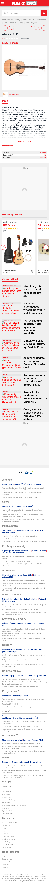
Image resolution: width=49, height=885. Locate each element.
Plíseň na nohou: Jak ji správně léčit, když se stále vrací (20, 726)
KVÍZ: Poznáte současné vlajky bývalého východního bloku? (22, 679)
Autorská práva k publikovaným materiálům (23, 876)
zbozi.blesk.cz (7, 20)
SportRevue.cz (9, 286)
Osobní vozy (6, 791)
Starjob (4, 856)
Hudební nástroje (39, 20)
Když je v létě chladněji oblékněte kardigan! (16, 561)
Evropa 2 (5, 867)
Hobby (17, 20)
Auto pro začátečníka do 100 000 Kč (14, 805)
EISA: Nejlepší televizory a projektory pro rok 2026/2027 (20, 609)
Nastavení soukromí (29, 880)
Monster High (6, 825)
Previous (3, 247)
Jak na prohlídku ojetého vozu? (12, 800)
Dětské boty (6, 842)
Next (46, 247)
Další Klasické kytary (11, 222)
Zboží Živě (5, 789)
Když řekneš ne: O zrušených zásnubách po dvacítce (20, 707)
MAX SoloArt (9, 225)
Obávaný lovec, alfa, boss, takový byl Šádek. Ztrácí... (34, 344)
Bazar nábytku (7, 847)
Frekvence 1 (6, 864)
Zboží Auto (5, 808)
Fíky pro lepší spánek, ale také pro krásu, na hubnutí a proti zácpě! (24, 541)
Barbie (4, 828)
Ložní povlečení (7, 844)
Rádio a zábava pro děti (10, 862)
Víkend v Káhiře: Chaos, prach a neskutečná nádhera (20, 687)
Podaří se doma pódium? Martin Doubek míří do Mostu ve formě (23, 581)
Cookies (19, 880)
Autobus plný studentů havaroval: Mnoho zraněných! (19, 536)
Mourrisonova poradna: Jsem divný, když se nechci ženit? (21, 743)
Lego (3, 831)
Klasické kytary (31, 23)
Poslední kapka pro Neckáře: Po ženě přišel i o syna (19, 539)
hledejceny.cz (6, 786)
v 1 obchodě (8, 272)
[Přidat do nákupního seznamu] (32, 271)
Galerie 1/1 (14, 94)
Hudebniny (27, 20)
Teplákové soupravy (9, 839)
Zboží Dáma (6, 794)
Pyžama (5, 833)
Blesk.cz (7, 357)
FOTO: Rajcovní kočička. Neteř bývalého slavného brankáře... (33, 327)
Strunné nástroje (10, 23)
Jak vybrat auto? (7, 813)
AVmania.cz (8, 303)
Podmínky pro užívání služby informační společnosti (24, 877)
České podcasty (7, 859)
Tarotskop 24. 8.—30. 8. (10, 704)
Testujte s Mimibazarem (10, 822)
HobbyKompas (7, 802)
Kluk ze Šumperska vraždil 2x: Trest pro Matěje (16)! (19, 497)
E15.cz (5, 374)
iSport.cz (7, 340)
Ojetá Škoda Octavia (9, 811)
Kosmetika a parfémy (9, 836)
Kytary (21, 23)
